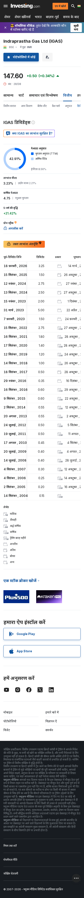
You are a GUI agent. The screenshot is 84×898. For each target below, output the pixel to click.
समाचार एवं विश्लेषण (43, 95)
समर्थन (49, 730)
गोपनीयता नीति (10, 859)
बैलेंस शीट (42, 106)
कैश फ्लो (56, 106)
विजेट (6, 730)
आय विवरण (26, 106)
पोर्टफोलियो (9, 721)
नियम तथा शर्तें (10, 845)
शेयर (7, 17)
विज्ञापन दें (51, 721)
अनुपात (68, 106)
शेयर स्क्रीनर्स (23, 17)
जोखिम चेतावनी (10, 873)
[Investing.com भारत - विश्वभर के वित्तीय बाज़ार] (25, 6)
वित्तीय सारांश (9, 106)
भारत (38, 17)
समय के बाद (71, 17)
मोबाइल (7, 712)
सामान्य (8, 95)
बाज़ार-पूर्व (52, 17)
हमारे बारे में (52, 712)
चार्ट (21, 95)
